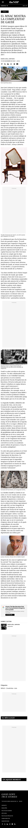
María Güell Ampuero (8, 59)
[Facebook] (2, 64)
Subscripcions (5, 821)
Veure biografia (10, 626)
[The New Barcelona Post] (9, 796)
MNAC (4, 11)
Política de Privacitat (7, 815)
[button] (3, 2)
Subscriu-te (4, 5)
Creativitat (9, 688)
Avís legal (4, 813)
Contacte (4, 805)
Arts (15, 688)
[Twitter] (5, 64)
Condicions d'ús (6, 818)
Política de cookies (7, 810)
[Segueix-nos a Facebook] (2, 824)
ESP (26, 5)
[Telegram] (14, 64)
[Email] (17, 64)
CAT (24, 5)
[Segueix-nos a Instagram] (10, 824)
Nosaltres (4, 808)
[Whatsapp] (11, 64)
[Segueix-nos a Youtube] (12, 824)
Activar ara (9, 614)
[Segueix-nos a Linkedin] (7, 824)
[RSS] (15, 824)
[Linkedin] (8, 64)
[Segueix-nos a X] (5, 824)
